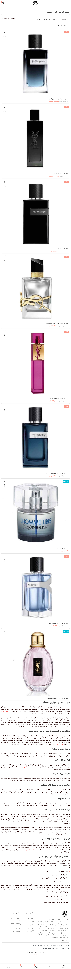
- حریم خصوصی (30, 928)
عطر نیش (66, 19)
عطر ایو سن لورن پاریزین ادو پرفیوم (57, 698)
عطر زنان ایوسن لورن (57, 744)
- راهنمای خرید (31, 925)
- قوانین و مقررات (30, 931)
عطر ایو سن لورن (57, 19)
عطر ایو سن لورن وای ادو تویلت (58, 623)
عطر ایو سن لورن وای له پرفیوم (59, 248)
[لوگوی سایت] (35, 3)
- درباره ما (32, 922)
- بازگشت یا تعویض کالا (16, 924)
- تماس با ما (31, 918)
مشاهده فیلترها (62, 25)
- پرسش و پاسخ (17, 931)
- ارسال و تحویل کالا (16, 928)
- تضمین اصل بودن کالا (16, 919)
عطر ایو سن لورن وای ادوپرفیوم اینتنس (56, 473)
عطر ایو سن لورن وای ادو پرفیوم (58, 99)
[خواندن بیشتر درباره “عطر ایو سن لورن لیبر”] (4, 481)
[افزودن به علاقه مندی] (4, 35)
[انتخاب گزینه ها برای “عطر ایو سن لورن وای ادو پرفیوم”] (4, 32)
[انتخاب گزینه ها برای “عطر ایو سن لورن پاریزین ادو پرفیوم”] (4, 631)
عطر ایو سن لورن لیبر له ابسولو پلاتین (57, 323)
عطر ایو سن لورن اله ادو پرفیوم (59, 398)
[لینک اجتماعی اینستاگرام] (35, 955)
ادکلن (26, 767)
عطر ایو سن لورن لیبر (62, 548)
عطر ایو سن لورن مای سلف (60, 174)
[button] (4, 107)
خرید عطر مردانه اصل (32, 850)
